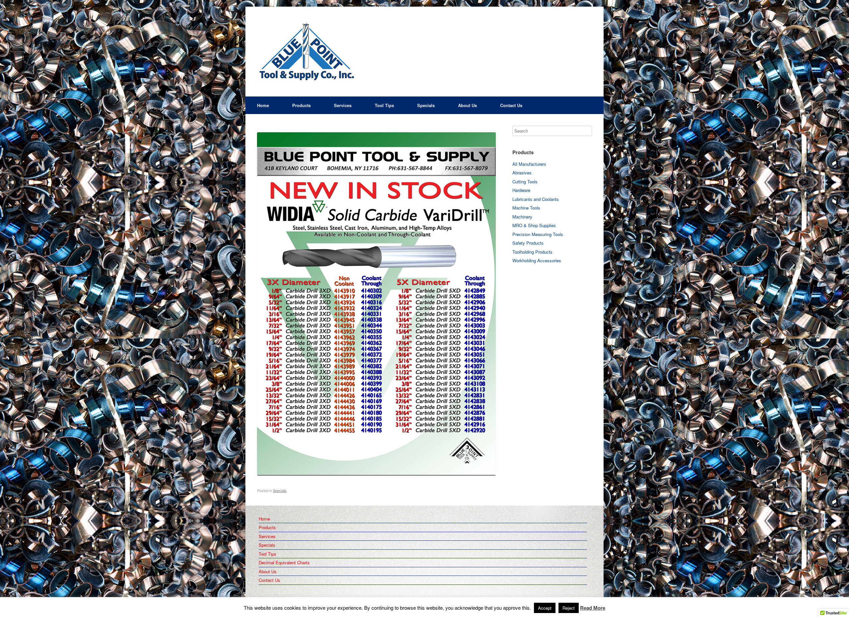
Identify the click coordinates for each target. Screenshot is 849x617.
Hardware (521, 190)
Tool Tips (384, 105)
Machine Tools (526, 208)
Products (301, 105)
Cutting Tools (525, 181)
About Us (467, 105)
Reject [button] (568, 608)
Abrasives (522, 172)
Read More (592, 608)
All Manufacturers (529, 164)
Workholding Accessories (536, 260)
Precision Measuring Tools (537, 234)
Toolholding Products (532, 252)
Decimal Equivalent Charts (284, 562)
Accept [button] (545, 608)
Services (343, 105)
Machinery (522, 217)
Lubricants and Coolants (535, 199)
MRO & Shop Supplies (534, 225)
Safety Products (528, 243)
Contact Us (511, 105)
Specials (426, 105)
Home (263, 105)
